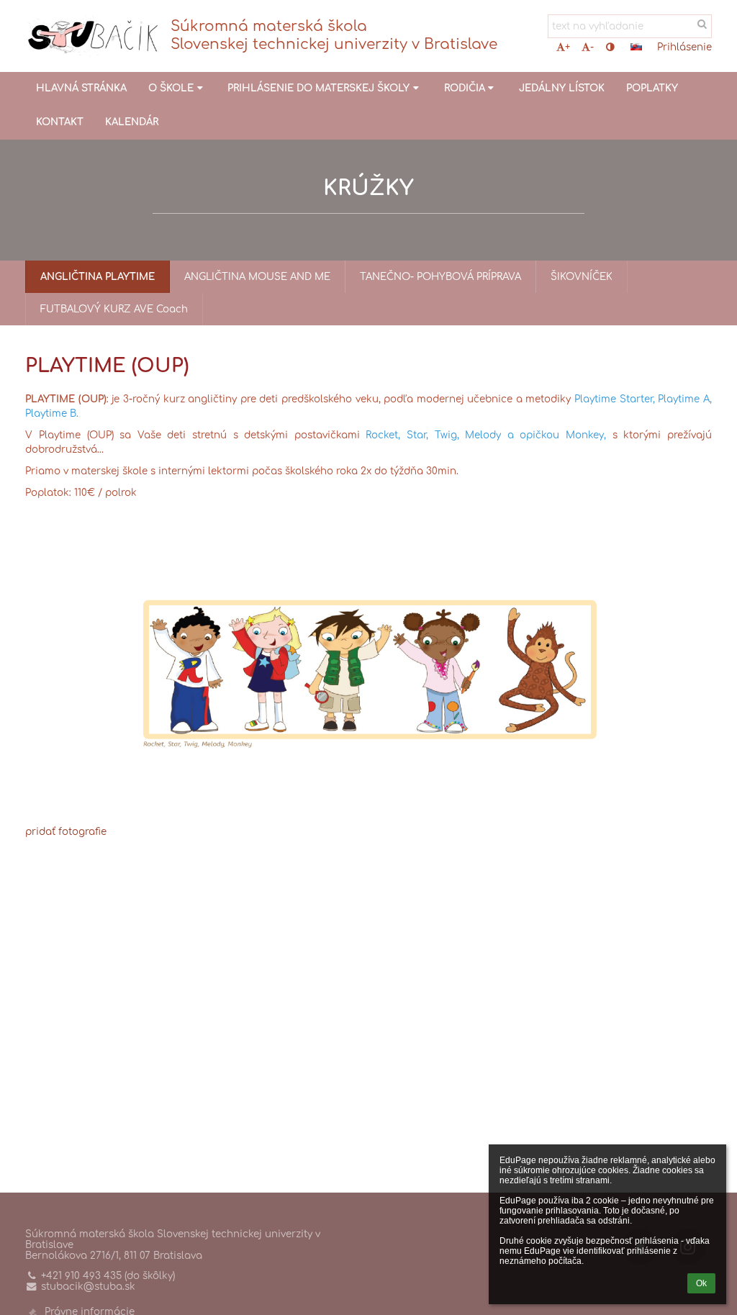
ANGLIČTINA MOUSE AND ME (257, 276)
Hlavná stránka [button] (81, 88)
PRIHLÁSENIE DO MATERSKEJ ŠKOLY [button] (318, 88)
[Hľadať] (702, 24)
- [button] (592, 47)
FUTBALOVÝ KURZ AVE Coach (114, 309)
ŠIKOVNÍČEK (581, 276)
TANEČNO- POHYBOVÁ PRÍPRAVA (440, 276)
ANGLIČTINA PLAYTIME (97, 276)
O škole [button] (171, 88)
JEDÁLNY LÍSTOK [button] (562, 88)
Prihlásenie (684, 47)
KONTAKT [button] (59, 122)
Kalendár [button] (131, 122)
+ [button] (567, 47)
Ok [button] (701, 1283)
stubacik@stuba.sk (88, 1286)
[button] (610, 47)
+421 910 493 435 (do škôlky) (108, 1275)
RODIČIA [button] (464, 88)
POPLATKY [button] (652, 88)
